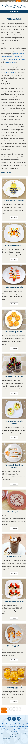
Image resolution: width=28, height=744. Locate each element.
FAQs (8, 1)
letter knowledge (6, 56)
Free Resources (23, 726)
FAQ (26, 729)
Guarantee (13, 726)
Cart (18, 1)
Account (3, 1)
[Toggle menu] (2, 6)
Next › (4, 712)
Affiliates (19, 729)
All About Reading (5, 724)
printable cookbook (7, 72)
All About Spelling (18, 724)
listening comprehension (17, 59)
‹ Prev (4, 709)
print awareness (18, 54)
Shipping (5, 729)
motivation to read (10, 62)
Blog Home (14, 11)
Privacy (13, 729)
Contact (13, 1)
